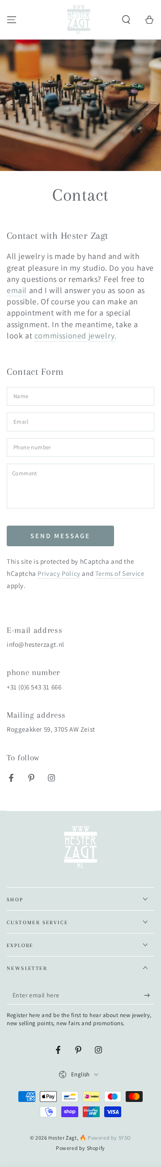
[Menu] (11, 19)
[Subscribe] (149, 995)
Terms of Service (119, 573)
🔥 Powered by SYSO (105, 1137)
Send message (60, 535)
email (17, 290)
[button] (126, 19)
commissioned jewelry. (75, 335)
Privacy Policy (59, 573)
